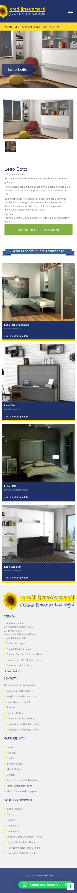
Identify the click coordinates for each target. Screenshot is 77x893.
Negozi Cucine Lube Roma (21, 842)
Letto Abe (9, 405)
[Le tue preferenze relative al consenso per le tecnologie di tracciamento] (70, 886)
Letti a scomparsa (27, 26)
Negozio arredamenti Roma (26, 11)
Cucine (10, 814)
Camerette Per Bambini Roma (23, 724)
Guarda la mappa (16, 643)
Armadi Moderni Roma (19, 649)
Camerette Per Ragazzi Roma (23, 729)
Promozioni (13, 831)
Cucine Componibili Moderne (22, 780)
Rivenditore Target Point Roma (23, 847)
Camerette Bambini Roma (21, 718)
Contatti (11, 774)
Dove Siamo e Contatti (19, 702)
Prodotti (11, 758)
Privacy (11, 707)
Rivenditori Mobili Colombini (22, 853)
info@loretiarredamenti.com (21, 696)
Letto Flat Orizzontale (16, 325)
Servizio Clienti (15, 763)
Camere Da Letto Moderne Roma (24, 660)
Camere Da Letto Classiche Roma (25, 654)
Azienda (11, 752)
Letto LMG (10, 486)
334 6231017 (26, 691)
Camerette (12, 825)
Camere (11, 820)
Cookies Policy (15, 713)
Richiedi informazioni (38, 229)
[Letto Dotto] (38, 119)
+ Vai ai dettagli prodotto (16, 335)
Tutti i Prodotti (14, 809)
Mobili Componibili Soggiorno (22, 791)
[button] (45, 885)
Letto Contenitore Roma (19, 785)
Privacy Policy (12, 671)
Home (8, 26)
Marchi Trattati (14, 769)
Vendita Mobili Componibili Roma (24, 836)
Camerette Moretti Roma (20, 665)
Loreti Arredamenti (46, 875)
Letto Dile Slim (12, 566)
